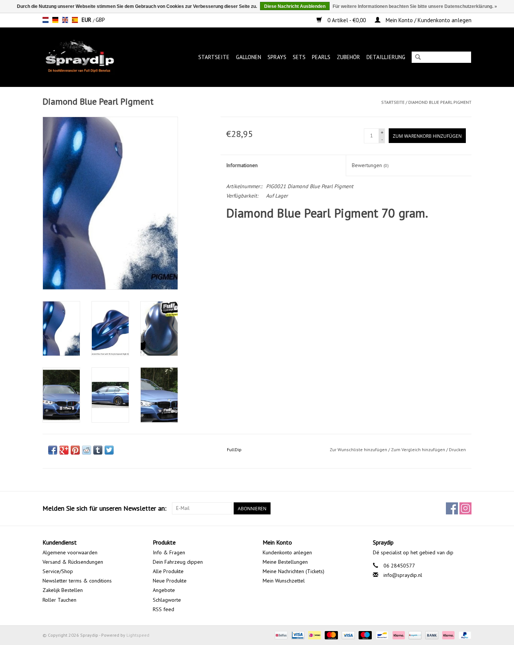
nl (46, 20)
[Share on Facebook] (52, 450)
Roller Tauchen (59, 599)
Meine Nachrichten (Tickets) (293, 571)
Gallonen (248, 57)
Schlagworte (167, 599)
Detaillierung (385, 57)
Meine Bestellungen (285, 561)
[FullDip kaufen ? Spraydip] (87, 57)
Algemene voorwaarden (70, 552)
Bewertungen (370, 165)
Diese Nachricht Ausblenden (294, 6)
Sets (299, 57)
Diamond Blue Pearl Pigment (439, 102)
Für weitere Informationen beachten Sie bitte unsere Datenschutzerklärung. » (415, 6)
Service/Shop (58, 571)
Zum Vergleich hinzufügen (418, 449)
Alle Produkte (168, 571)
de (55, 20)
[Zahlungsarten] (280, 634)
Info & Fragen (169, 552)
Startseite (214, 57)
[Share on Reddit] (86, 450)
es (75, 20)
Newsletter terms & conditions (77, 580)
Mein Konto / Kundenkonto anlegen (427, 20)
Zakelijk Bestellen (63, 590)
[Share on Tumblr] (97, 450)
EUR (87, 19)
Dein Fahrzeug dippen (178, 561)
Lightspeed (137, 635)
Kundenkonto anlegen (287, 552)
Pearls (321, 57)
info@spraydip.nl (402, 575)
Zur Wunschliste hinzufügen (358, 449)
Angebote (164, 590)
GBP (100, 19)
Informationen (242, 165)
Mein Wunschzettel (284, 580)
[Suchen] (417, 57)
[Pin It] (75, 450)
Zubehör (348, 57)
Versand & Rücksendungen (73, 561)
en (65, 20)
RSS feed (163, 609)
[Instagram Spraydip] (465, 508)
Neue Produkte (170, 580)
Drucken (457, 449)
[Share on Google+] (63, 450)
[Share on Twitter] (109, 450)
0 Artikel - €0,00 (346, 20)
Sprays (277, 57)
